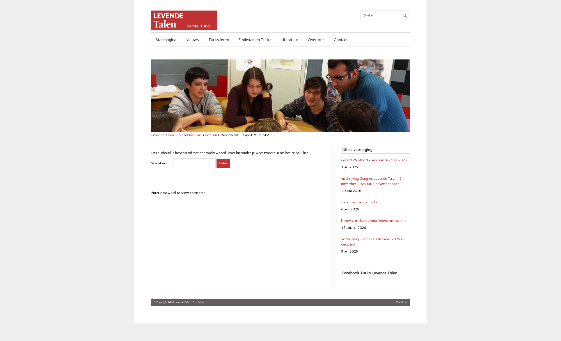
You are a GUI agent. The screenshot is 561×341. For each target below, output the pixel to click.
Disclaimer (199, 302)
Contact (341, 39)
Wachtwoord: (162, 163)
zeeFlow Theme (400, 302)
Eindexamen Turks (254, 39)
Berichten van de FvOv (359, 188)
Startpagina (166, 39)
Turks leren (218, 39)
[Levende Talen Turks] (184, 29)
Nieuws (192, 39)
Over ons (316, 39)
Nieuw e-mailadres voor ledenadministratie (374, 206)
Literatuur (289, 39)
